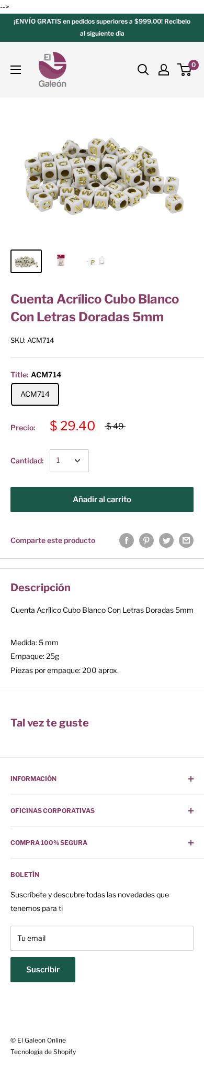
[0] (184, 69)
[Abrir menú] (15, 70)
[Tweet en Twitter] (166, 540)
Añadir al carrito (102, 499)
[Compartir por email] (186, 540)
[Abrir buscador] (143, 69)
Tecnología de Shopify (43, 1052)
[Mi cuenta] (163, 69)
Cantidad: (26, 460)
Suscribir (43, 969)
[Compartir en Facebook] (126, 540)
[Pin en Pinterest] (146, 540)
